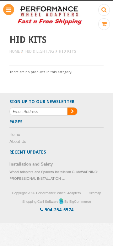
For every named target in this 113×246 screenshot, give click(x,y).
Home (14, 51)
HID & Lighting (39, 51)
